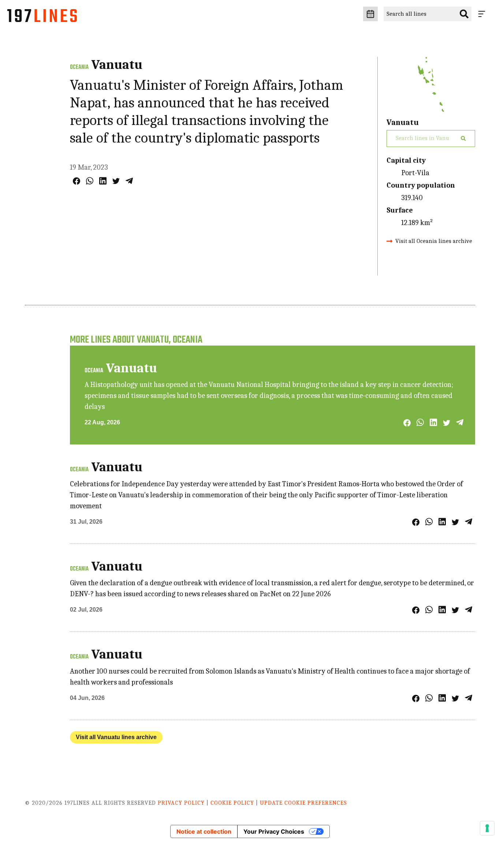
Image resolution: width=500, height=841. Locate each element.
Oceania (79, 67)
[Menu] (483, 14)
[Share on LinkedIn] (103, 181)
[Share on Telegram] (129, 181)
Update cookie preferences (303, 803)
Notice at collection (203, 831)
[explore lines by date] (370, 14)
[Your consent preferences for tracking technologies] (487, 828)
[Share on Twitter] (116, 181)
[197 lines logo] (42, 17)
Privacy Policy (181, 803)
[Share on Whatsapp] (89, 181)
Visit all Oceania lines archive (433, 241)
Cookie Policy (232, 803)
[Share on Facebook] (76, 181)
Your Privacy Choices (273, 831)
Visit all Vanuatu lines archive (116, 737)
